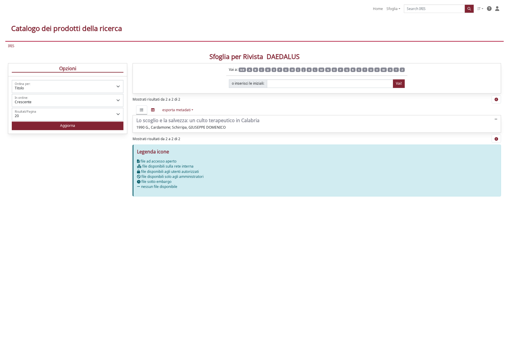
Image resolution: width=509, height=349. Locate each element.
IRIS (11, 45)
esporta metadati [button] (176, 109)
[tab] (141, 109)
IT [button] (479, 8)
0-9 (242, 70)
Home (378, 8)
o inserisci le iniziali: (248, 83)
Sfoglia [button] (392, 8)
